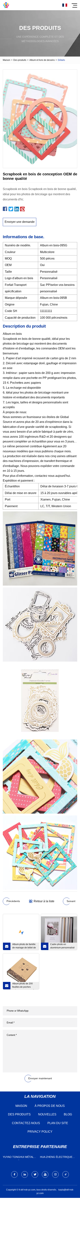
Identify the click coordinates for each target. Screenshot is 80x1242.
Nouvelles (47, 1114)
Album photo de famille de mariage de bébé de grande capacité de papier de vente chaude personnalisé (24, 946)
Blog (68, 1114)
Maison (6, 60)
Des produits (19, 60)
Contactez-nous (26, 1123)
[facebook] (14, 1174)
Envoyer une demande (20, 221)
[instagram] (55, 1174)
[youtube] (45, 1174)
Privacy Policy (40, 1131)
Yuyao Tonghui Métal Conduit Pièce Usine (18, 1157)
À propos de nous (50, 1105)
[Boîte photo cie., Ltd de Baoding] (6, 5)
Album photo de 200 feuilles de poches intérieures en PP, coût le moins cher (24, 985)
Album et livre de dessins (42, 60)
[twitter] (35, 1174)
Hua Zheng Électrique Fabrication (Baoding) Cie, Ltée (56, 1157)
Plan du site (57, 1123)
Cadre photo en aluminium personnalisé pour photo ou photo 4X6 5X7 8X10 (62, 946)
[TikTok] (65, 1174)
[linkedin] (24, 1174)
